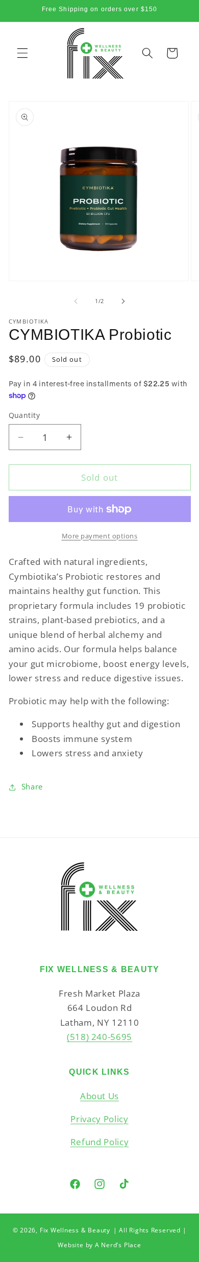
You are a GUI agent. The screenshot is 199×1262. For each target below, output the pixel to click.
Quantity (24, 415)
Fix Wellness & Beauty (75, 1230)
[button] (22, 53)
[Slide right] (123, 301)
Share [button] (32, 786)
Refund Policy (99, 1142)
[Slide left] (76, 301)
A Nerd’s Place (118, 1245)
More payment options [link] (100, 535)
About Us (99, 1096)
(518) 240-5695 (99, 1037)
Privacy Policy (99, 1119)
